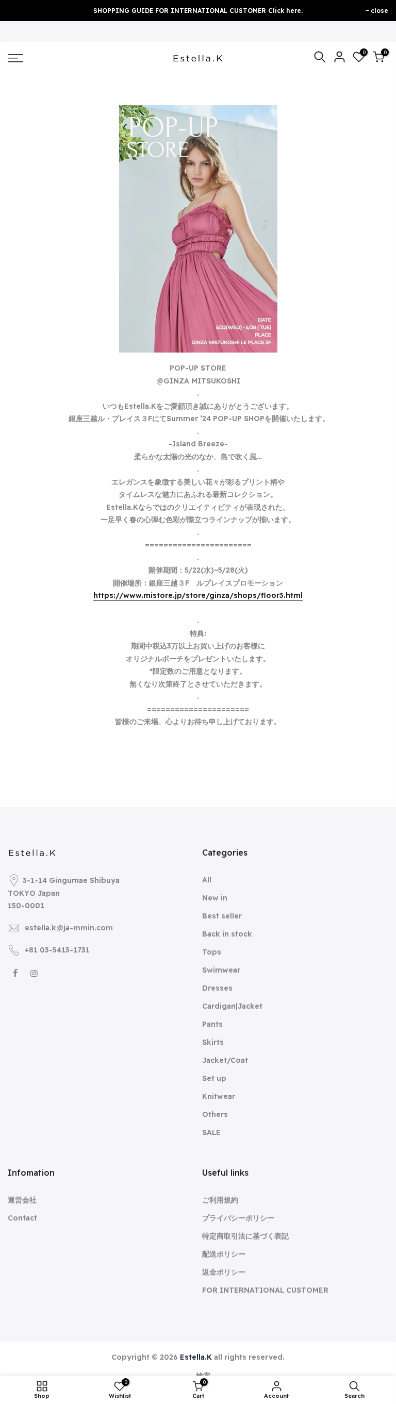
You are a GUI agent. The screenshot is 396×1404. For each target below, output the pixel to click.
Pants (212, 1024)
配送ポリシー (223, 1254)
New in (214, 897)
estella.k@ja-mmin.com (69, 927)
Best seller (222, 916)
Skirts (213, 1042)
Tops (211, 952)
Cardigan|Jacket (232, 1006)
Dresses (217, 988)
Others (215, 1114)
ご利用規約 (220, 1200)
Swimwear (221, 970)
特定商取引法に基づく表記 (245, 1236)
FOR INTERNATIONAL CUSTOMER (265, 1290)
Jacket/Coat (225, 1060)
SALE (211, 1132)
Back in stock (227, 934)
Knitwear (218, 1096)
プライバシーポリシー (238, 1218)
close (379, 10)
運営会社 (22, 1200)
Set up (214, 1078)
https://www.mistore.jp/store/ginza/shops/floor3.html (198, 595)
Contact (22, 1218)
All (206, 879)
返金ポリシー (223, 1272)
